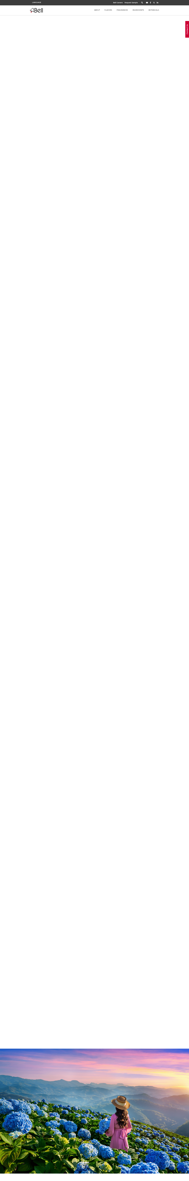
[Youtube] (147, 2)
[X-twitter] (154, 2)
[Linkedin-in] (157, 2)
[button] (142, 3)
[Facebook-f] (150, 2)
